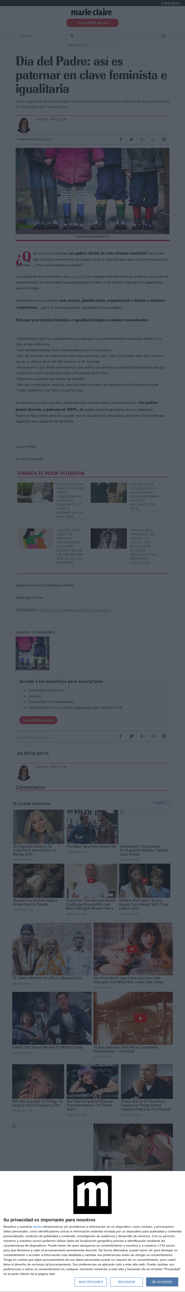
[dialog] (92, 1231)
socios (37, 1226)
